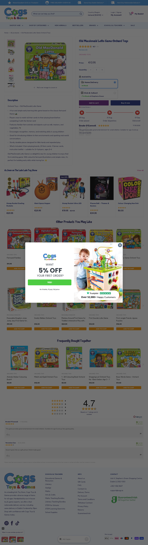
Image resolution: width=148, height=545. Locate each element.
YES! (49, 282)
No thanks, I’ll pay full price (49, 289)
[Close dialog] (120, 245)
